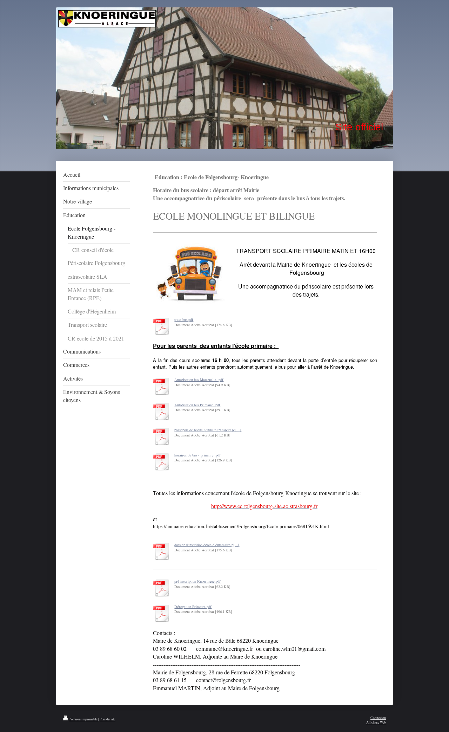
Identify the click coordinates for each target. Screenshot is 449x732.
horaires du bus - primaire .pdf (197, 455)
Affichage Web (376, 722)
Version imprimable (83, 719)
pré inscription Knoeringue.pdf (197, 581)
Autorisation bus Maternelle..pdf (198, 379)
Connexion (378, 717)
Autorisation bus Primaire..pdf (197, 404)
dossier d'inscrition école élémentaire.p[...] (206, 544)
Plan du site (107, 719)
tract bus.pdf (183, 319)
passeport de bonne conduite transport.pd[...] (207, 429)
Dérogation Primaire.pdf (193, 606)
